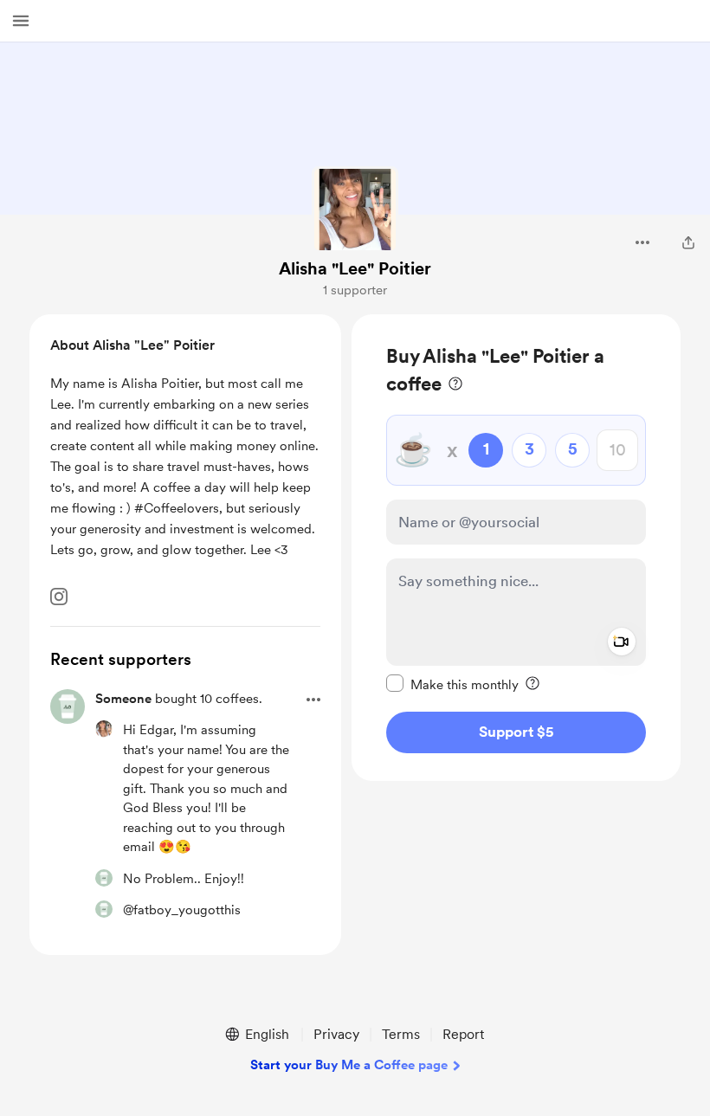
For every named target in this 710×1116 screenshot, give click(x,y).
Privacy (336, 1034)
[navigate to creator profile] (355, 209)
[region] (516, 547)
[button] (20, 20)
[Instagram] (59, 596)
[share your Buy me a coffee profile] (688, 242)
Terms (401, 1034)
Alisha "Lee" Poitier (355, 268)
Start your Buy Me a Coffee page (349, 1065)
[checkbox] (452, 684)
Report (463, 1034)
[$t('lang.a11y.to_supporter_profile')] (104, 729)
